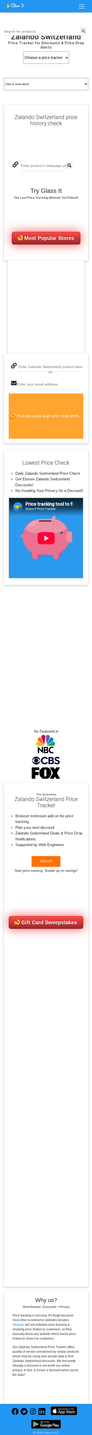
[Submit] (69, 165)
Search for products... (21, 31)
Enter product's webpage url (43, 166)
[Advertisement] (46, 307)
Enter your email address (37, 384)
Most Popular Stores (49, 238)
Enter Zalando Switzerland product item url (50, 369)
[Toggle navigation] (81, 6)
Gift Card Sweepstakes (49, 922)
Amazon (18, 1324)
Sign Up (46, 861)
